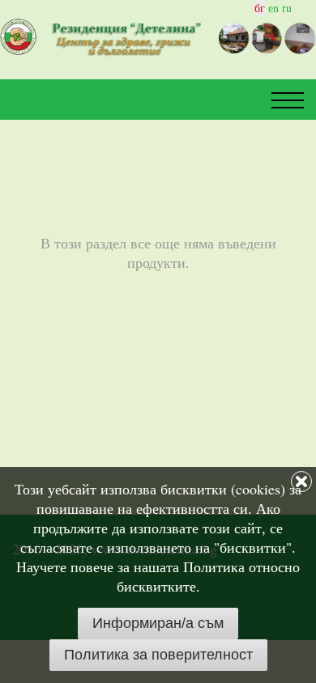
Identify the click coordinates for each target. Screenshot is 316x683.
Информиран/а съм (158, 623)
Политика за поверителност (158, 655)
